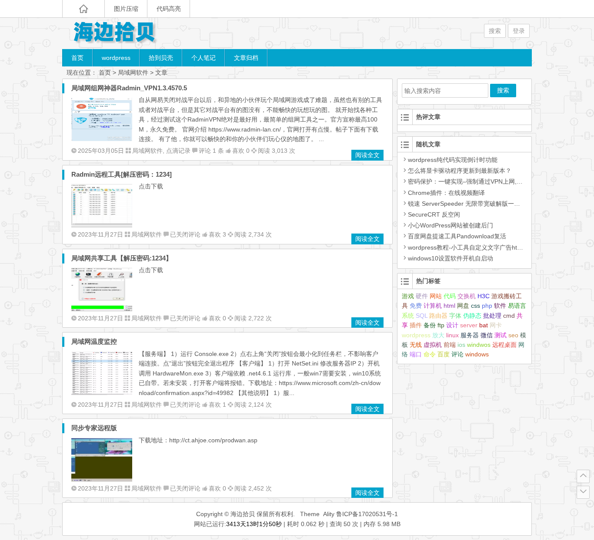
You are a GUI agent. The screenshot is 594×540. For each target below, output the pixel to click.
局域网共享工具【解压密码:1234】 (121, 258)
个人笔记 (203, 57)
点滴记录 (178, 150)
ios (461, 344)
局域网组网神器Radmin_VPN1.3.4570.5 (129, 88)
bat (483, 325)
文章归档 (246, 57)
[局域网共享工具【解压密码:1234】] (101, 309)
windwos (479, 344)
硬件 (422, 296)
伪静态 (472, 315)
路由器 (438, 315)
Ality (328, 513)
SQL (421, 315)
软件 (500, 305)
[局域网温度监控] (101, 392)
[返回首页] (83, 8)
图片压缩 (126, 8)
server (468, 325)
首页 (77, 57)
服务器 (470, 335)
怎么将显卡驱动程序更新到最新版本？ (459, 170)
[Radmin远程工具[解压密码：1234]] (101, 225)
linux (452, 335)
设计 (452, 325)
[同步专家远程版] (101, 479)
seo (513, 335)
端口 (416, 354)
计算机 (433, 305)
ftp (440, 325)
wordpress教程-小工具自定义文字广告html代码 (472, 247)
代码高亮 (169, 8)
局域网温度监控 (94, 341)
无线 (416, 344)
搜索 (495, 30)
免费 (416, 305)
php (487, 305)
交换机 (466, 296)
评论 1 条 (211, 150)
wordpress (116, 57)
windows (477, 354)
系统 (408, 315)
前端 (450, 344)
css (475, 305)
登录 (519, 30)
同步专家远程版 (94, 427)
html (449, 305)
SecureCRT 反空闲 (434, 214)
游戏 (408, 296)
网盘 (463, 305)
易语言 (517, 305)
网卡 (496, 325)
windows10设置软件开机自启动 (450, 258)
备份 (430, 325)
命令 (430, 354)
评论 (457, 354)
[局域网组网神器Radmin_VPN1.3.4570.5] (101, 138)
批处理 (492, 315)
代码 (450, 296)
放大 (438, 335)
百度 (443, 354)
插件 (416, 325)
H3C (483, 296)
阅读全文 (367, 154)
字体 (455, 315)
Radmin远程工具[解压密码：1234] (121, 174)
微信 (487, 335)
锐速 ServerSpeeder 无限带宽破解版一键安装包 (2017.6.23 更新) (497, 203)
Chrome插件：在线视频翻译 (446, 192)
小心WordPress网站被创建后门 (450, 225)
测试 (500, 335)
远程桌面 (504, 344)
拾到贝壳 (161, 57)
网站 (436, 296)
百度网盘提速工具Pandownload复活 (457, 236)
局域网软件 (133, 72)
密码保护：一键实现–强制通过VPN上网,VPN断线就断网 (483, 181)
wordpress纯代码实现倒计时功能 (452, 159)
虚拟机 (433, 344)
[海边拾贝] (114, 33)
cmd (509, 315)
